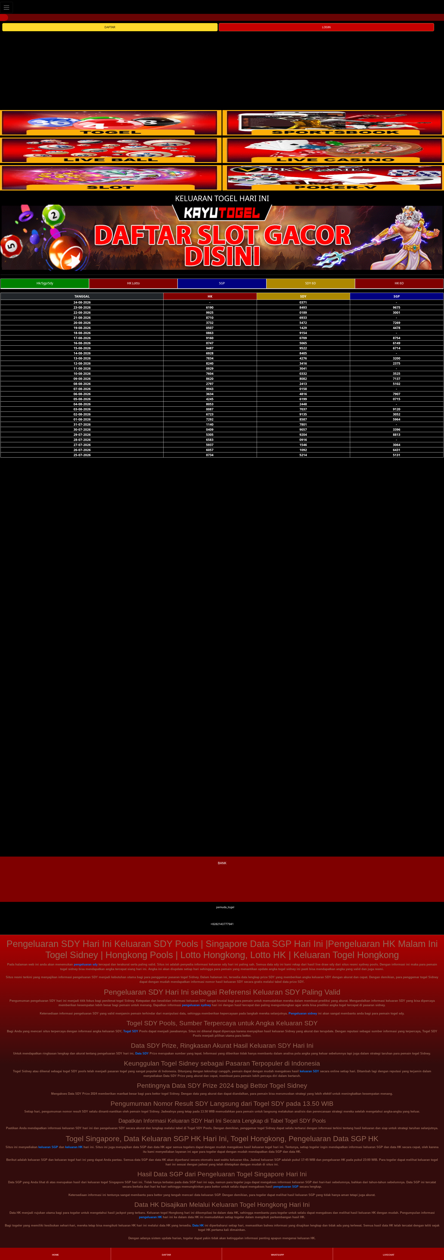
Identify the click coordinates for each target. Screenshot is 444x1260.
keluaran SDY (309, 1071)
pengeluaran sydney (196, 1005)
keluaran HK (74, 1147)
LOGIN (326, 27)
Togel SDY (130, 1031)
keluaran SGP (48, 1147)
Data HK (198, 1225)
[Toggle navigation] (6, 7)
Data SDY (142, 1053)
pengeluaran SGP (286, 1186)
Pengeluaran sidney (303, 1013)
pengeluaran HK (150, 1217)
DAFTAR (110, 27)
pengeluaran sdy (86, 964)
